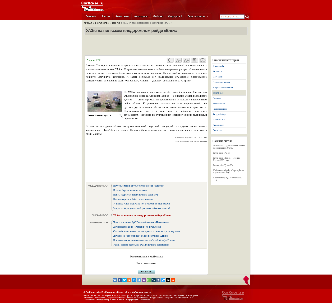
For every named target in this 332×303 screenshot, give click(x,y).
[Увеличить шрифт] (186, 60)
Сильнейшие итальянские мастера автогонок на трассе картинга (146, 231)
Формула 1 (175, 16)
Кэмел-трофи (218, 66)
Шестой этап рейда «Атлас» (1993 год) (227, 179)
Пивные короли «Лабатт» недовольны (133, 199)
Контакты (110, 292)
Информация (218, 125)
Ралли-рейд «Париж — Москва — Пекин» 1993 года (228, 159)
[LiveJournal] (153, 280)
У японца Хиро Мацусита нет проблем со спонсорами (141, 203)
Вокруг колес (218, 93)
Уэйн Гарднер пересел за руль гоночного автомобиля (141, 244)
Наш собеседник (220, 109)
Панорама (217, 98)
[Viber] (144, 280)
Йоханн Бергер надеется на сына (130, 190)
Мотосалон (217, 77)
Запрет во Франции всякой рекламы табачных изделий (141, 208)
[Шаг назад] (170, 60)
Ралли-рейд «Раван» (221, 153)
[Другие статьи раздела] (194, 60)
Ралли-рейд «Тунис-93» (223, 165)
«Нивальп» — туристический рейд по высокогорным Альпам (229, 146)
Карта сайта (123, 292)
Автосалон (217, 71)
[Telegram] (139, 280)
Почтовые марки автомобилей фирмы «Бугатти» (138, 185)
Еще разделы (196, 16)
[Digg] (168, 280)
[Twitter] (124, 280)
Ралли (106, 16)
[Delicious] (163, 280)
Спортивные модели (221, 82)
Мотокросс (179, 296)
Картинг (147, 296)
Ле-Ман (158, 16)
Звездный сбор (219, 114)
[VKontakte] (115, 280)
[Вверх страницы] (246, 281)
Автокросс (141, 16)
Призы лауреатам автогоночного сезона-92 (135, 194)
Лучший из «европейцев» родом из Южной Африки (140, 235)
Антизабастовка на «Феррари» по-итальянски (137, 227)
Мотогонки (167, 296)
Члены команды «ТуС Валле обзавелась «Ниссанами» (141, 222)
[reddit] (173, 280)
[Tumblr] (158, 280)
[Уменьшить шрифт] (178, 60)
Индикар (138, 296)
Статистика (217, 130)
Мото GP (157, 296)
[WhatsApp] (149, 280)
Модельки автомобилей (223, 87)
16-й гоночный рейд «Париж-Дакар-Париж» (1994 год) (228, 171)
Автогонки (122, 16)
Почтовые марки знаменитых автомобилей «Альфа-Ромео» (144, 240)
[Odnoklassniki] (129, 280)
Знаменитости (219, 103)
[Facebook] (120, 280)
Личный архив (219, 119)
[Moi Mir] (134, 280)
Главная (91, 16)
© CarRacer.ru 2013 (93, 292)
